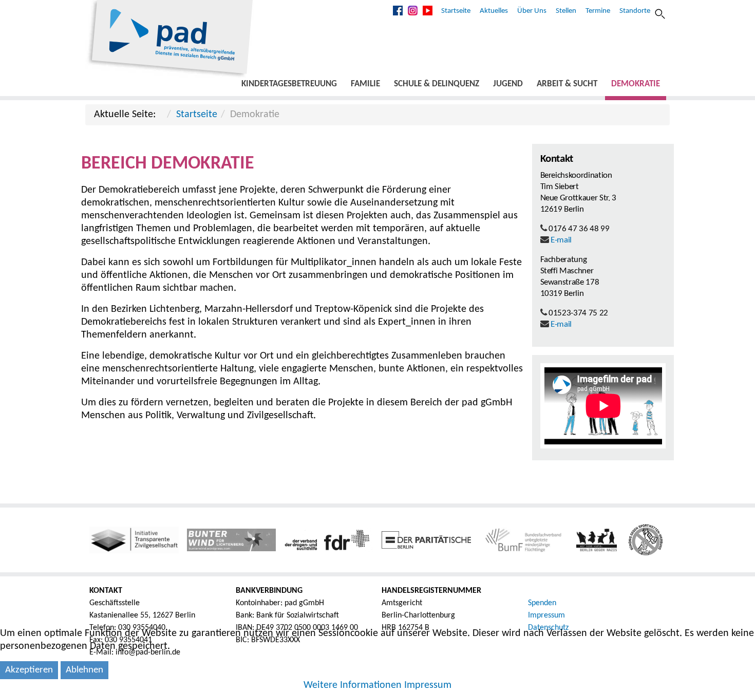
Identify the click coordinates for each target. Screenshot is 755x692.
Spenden (542, 603)
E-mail (561, 240)
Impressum (546, 615)
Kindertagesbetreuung (289, 84)
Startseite (455, 11)
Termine (598, 11)
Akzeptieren (29, 670)
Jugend (508, 84)
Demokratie (635, 84)
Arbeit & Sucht (567, 84)
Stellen (566, 11)
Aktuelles (494, 11)
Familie (365, 84)
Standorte (634, 11)
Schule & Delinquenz (436, 84)
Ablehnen (84, 670)
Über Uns (531, 11)
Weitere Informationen (353, 685)
